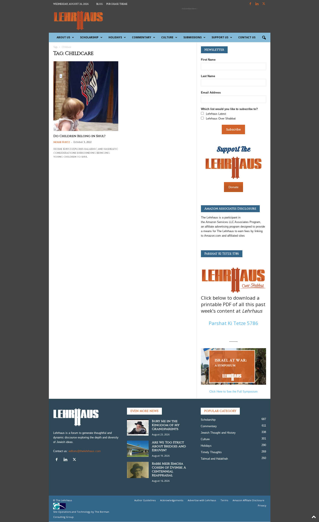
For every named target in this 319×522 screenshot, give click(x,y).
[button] (264, 38)
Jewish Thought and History (218, 432)
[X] (263, 4)
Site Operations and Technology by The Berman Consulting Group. (81, 514)
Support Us (220, 37)
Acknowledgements (171, 500)
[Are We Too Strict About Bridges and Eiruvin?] (138, 449)
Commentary (141, 37)
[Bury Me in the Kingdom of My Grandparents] (138, 427)
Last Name (208, 76)
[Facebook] (250, 4)
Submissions (192, 37)
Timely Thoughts (211, 452)
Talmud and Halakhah (214, 458)
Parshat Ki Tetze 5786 (233, 323)
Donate (233, 187)
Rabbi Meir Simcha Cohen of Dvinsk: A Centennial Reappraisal (169, 469)
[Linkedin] (257, 4)
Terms (224, 500)
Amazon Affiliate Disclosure (248, 500)
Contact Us (246, 37)
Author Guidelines (145, 500)
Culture (167, 37)
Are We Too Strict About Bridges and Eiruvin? (169, 446)
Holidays (115, 37)
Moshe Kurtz (61, 142)
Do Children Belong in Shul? (79, 136)
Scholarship (89, 37)
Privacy (262, 505)
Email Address (211, 92)
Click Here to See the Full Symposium (233, 391)
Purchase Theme (116, 4)
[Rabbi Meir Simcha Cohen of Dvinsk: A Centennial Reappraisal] (138, 470)
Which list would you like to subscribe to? (229, 109)
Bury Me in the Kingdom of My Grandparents (165, 425)
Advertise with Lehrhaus (202, 500)
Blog (99, 4)
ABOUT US (63, 37)
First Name (208, 59)
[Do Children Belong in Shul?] (85, 96)
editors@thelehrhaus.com (85, 451)
